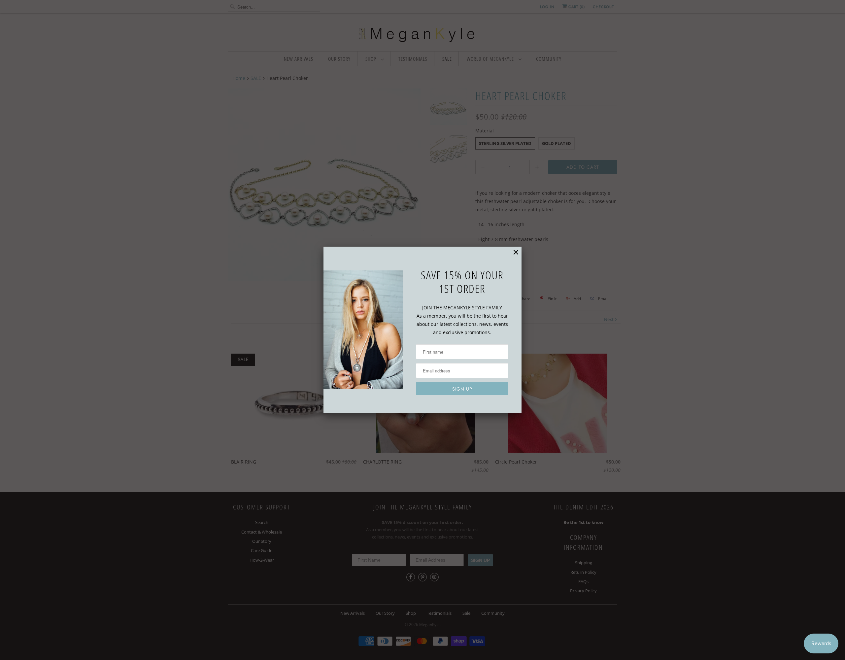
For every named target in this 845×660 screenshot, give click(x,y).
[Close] (516, 252)
